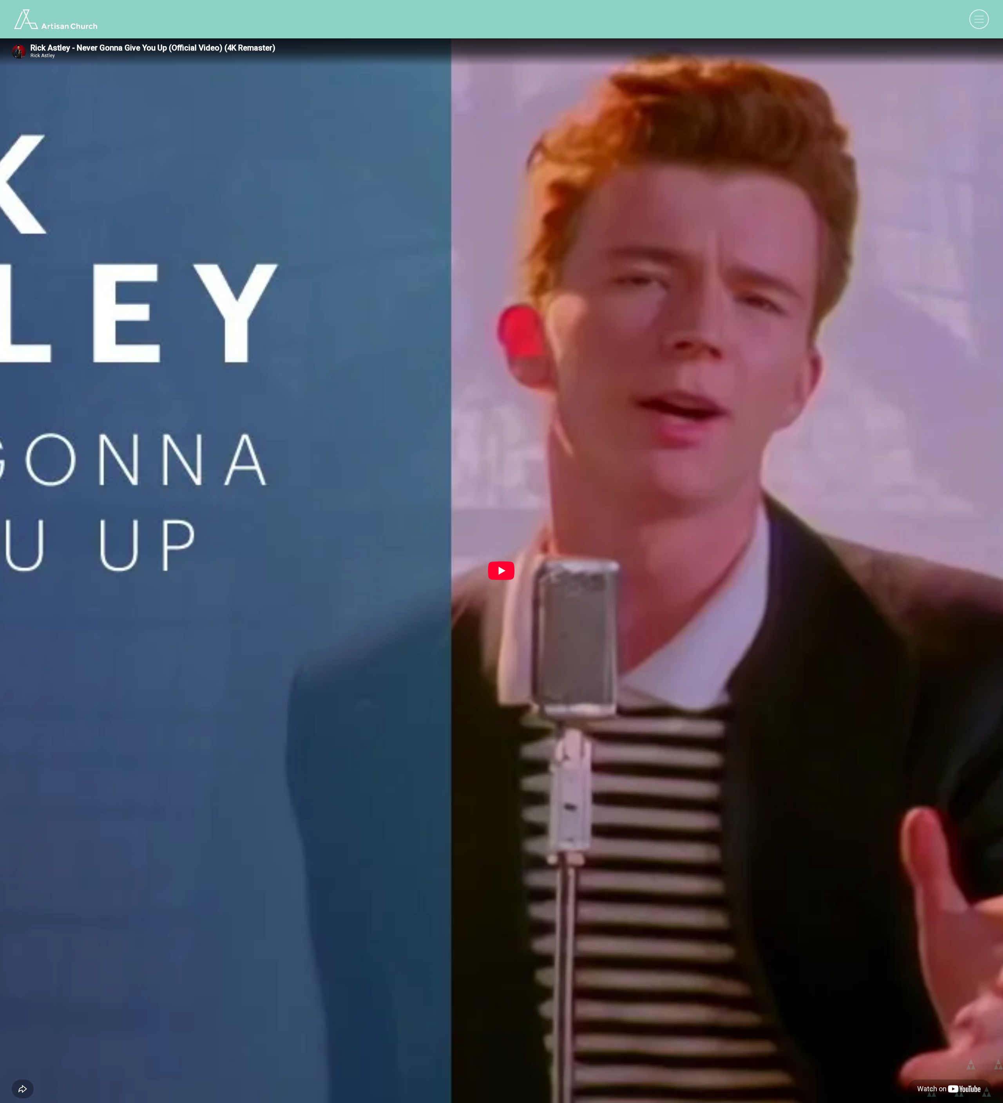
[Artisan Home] (55, 19)
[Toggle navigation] (979, 19)
